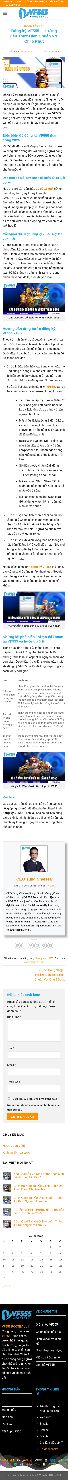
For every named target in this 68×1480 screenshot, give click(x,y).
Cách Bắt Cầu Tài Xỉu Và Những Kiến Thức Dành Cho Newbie (38, 1187)
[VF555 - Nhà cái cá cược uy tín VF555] (34, 13)
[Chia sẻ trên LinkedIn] (50, 946)
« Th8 (6, 1286)
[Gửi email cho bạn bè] (37, 946)
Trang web (13, 1081)
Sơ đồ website (49, 1449)
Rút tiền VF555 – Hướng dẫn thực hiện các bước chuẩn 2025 (39, 1211)
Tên (10, 1048)
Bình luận (14, 1016)
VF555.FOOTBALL (14, 1326)
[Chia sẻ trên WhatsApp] (18, 946)
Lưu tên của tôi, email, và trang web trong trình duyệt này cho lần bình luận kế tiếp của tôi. (33, 1104)
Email (11, 1064)
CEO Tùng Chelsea (48, 51)
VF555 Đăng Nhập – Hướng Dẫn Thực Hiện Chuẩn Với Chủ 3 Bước (49, 975)
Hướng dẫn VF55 (34, 26)
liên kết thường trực (33, 962)
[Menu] (5, 13)
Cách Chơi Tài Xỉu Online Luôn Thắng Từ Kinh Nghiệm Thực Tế (38, 1199)
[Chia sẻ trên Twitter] (31, 946)
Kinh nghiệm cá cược (16, 1152)
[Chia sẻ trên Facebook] (24, 946)
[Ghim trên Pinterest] (44, 946)
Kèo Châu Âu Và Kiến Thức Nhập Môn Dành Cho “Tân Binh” (39, 1175)
